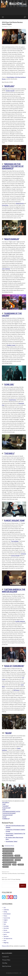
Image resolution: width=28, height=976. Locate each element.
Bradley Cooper (11, 345)
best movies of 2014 (8, 855)
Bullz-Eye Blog (14, 973)
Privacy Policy (6, 960)
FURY (3, 809)
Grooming (5, 926)
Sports (5, 934)
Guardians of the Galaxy (9, 862)
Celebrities (6, 909)
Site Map (4, 963)
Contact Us (5, 956)
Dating (5, 911)
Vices (4, 940)
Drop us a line (5, 946)
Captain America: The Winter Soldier (12, 857)
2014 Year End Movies (8, 848)
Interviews (6, 928)
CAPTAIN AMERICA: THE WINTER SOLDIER (13, 590)
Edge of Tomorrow (8, 860)
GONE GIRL (9, 384)
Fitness (5, 915)
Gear (4, 924)
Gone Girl (18, 860)
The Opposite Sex (7, 938)
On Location (6, 932)
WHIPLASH (9, 86)
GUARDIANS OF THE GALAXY (12, 314)
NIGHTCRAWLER (11, 239)
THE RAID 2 (9, 453)
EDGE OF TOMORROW (14, 666)
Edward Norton (20, 203)
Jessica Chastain (15, 555)
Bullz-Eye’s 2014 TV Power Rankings (11, 878)
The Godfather (15, 541)
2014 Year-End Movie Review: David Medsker (13, 872)
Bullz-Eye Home (6, 966)
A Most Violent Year (8, 851)
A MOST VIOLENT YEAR (14, 520)
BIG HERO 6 (5, 802)
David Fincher (12, 399)
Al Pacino (23, 553)
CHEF (4, 804)
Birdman (17, 855)
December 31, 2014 (7, 26)
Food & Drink (6, 918)
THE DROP (5, 806)
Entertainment (8, 845)
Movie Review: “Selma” (11, 841)
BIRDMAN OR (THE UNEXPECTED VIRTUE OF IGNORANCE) (13, 166)
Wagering (5, 942)
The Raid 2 (20, 864)
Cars (4, 907)
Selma (14, 864)
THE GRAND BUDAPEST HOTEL (11, 811)
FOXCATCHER (6, 807)
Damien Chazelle (10, 90)
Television (6, 936)
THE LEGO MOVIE (7, 815)
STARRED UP (5, 818)
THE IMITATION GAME (8, 813)
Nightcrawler (7, 864)
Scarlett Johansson (20, 621)
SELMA (8, 733)
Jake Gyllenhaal (6, 268)
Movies (12, 845)
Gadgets (5, 920)
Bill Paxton (16, 690)
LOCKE (4, 816)
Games (5, 922)
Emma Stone (5, 205)
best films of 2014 (7, 853)
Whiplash (5, 866)
